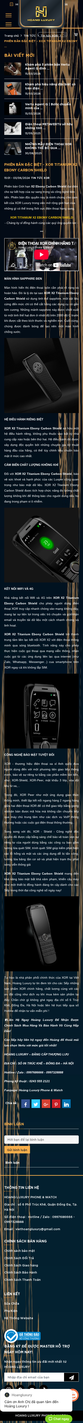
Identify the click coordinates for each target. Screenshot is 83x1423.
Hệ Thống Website (18, 1318)
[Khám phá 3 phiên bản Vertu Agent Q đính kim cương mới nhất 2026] (12, 68)
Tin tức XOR (49, 35)
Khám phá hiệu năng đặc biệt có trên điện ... (50, 86)
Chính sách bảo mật (19, 1250)
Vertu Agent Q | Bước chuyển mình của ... (48, 106)
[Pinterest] (56, 1103)
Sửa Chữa (11, 1303)
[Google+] (46, 1103)
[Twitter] (35, 1103)
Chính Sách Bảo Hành (20, 1272)
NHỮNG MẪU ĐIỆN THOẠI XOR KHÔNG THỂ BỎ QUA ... (48, 146)
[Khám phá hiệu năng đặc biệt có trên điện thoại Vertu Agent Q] (12, 88)
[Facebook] (25, 1103)
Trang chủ (11, 35)
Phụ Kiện (10, 1310)
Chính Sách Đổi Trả (19, 1258)
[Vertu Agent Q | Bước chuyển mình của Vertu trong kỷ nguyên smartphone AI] (12, 108)
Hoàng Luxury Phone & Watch (40, 1090)
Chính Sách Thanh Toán (22, 1279)
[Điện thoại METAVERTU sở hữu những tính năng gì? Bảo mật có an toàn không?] (12, 128)
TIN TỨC (30, 35)
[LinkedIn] (66, 1103)
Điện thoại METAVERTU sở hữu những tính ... (49, 126)
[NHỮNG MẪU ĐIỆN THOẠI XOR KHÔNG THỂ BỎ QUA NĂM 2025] (12, 148)
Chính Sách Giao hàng (21, 1265)
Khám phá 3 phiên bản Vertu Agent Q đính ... (47, 66)
